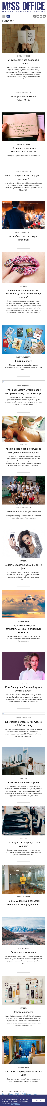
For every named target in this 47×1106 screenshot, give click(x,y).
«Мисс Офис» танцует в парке (23, 511)
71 (25, 1094)
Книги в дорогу (23, 361)
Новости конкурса (23, 93)
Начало (5, 1094)
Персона (23, 683)
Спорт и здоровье (23, 386)
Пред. (11, 1094)
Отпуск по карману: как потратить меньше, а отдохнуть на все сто (23, 629)
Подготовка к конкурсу (24, 232)
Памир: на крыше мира (23, 952)
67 (16, 1094)
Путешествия (23, 621)
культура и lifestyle (23, 357)
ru (8, 16)
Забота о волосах (23, 1012)
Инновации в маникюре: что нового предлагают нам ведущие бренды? (23, 293)
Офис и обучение (23, 56)
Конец (35, 1094)
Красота (23, 286)
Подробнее (15, 1104)
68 (18, 1094)
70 (23, 1094)
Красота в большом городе (23, 782)
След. (29, 1094)
